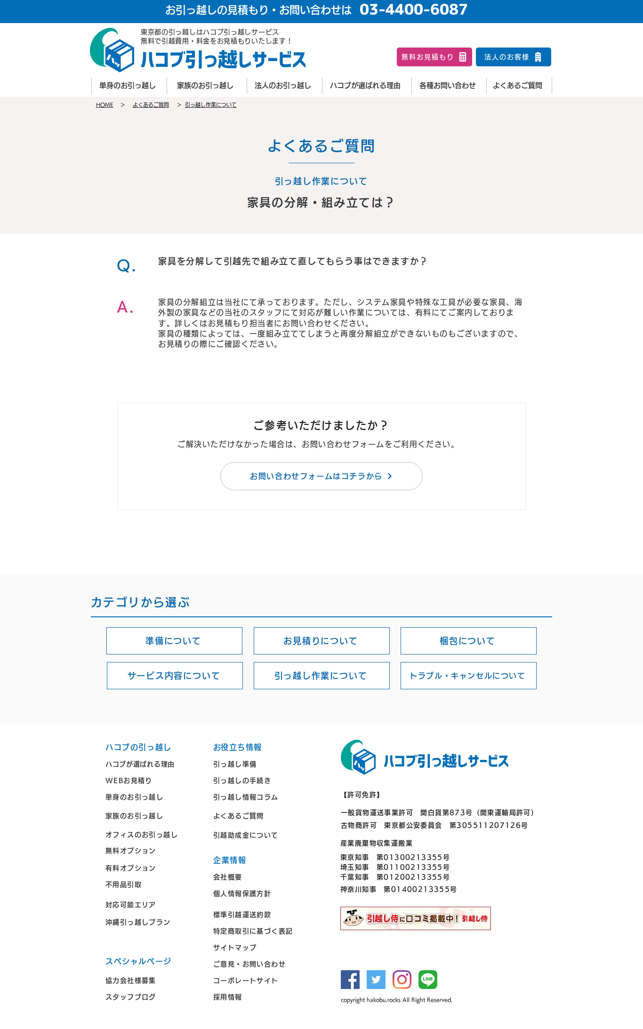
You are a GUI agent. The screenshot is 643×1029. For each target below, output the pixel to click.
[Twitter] (376, 979)
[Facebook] (350, 979)
